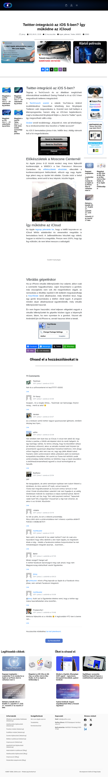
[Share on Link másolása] (64, 69)
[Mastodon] (90, 724)
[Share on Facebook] (43, 69)
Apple (61, 34)
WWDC (78, 34)
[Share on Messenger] (47, 69)
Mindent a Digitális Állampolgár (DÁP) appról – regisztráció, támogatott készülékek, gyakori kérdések (67, 677)
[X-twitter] (90, 719)
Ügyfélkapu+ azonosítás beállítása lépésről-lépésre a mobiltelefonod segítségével (93, 676)
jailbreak (67, 34)
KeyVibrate (33, 296)
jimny (35, 574)
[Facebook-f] (85, 719)
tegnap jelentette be (44, 229)
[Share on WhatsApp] (56, 69)
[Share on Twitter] (51, 69)
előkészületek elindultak (55, 169)
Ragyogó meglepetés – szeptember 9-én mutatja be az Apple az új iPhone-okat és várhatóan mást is (89, 180)
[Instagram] (85, 724)
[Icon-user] (71, 5)
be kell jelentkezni (53, 631)
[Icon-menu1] (77, 5)
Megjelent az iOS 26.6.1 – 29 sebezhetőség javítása (6, 122)
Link (27, 391)
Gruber (29, 123)
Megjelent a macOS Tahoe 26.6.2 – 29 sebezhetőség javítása (6, 100)
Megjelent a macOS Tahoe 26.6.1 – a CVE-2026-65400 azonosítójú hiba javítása (18, 126)
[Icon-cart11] (66, 5)
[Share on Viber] (60, 69)
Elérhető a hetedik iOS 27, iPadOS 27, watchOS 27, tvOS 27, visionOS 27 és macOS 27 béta (89, 211)
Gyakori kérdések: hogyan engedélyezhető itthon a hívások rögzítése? (67, 704)
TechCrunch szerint (39, 103)
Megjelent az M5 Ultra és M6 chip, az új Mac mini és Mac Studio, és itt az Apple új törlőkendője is (101, 179)
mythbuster (37, 531)
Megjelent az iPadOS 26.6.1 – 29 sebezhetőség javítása (18, 99)
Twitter (73, 34)
